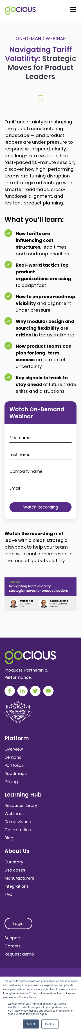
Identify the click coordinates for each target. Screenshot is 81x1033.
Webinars (14, 813)
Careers (12, 946)
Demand (13, 757)
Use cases (14, 870)
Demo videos (17, 821)
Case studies (17, 830)
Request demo (19, 954)
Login (18, 923)
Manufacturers (19, 878)
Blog (8, 838)
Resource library (20, 805)
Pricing (11, 781)
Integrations (16, 886)
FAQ (8, 894)
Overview (13, 749)
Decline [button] (50, 1024)
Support (12, 938)
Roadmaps (15, 773)
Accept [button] (31, 1024)
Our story (13, 862)
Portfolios (14, 765)
